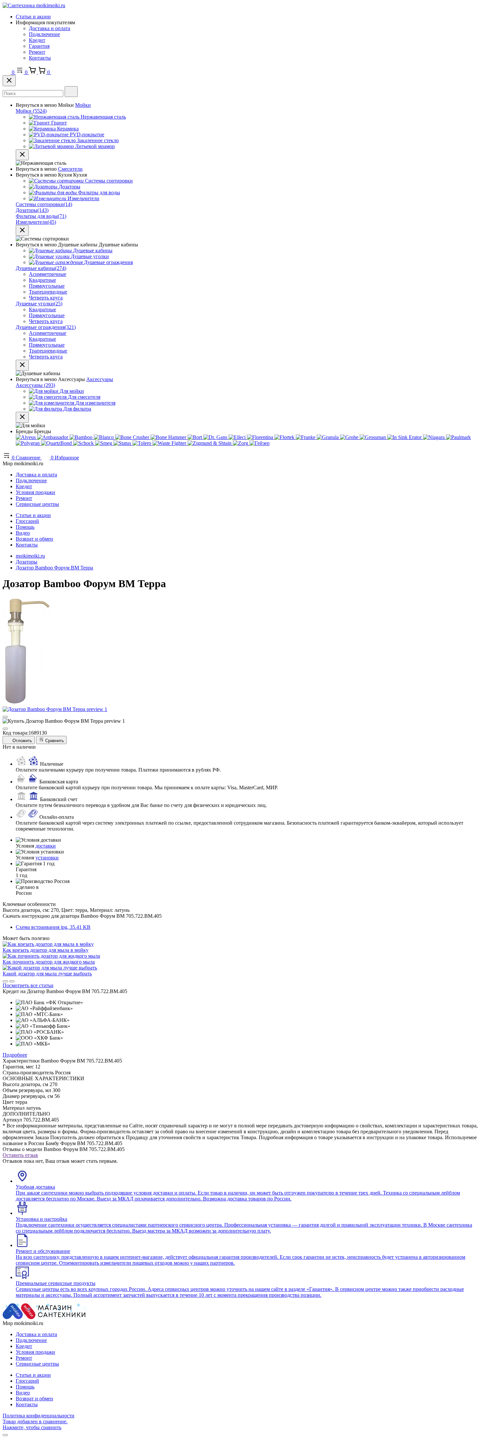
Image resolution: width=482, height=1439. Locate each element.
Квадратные (42, 280)
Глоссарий (27, 521)
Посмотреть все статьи (28, 985)
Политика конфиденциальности (38, 1415)
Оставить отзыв (20, 1155)
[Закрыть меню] (22, 154)
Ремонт (37, 52)
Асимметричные (47, 274)
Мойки (83, 105)
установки (47, 857)
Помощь (25, 527)
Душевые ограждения (46, 327)
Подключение (44, 34)
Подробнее (15, 1055)
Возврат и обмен (34, 539)
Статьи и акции (33, 16)
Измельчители (36, 222)
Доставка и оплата (49, 28)
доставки (45, 846)
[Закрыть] (9, 80)
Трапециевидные (48, 292)
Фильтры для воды (41, 216)
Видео (23, 533)
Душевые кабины (41, 268)
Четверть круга (46, 297)
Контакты (40, 58)
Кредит (37, 40)
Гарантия (39, 46)
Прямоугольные (47, 286)
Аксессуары (99, 379)
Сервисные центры (37, 504)
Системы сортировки (44, 204)
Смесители (70, 169)
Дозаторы (32, 210)
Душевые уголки (39, 303)
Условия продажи (35, 492)
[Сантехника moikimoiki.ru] (34, 5)
